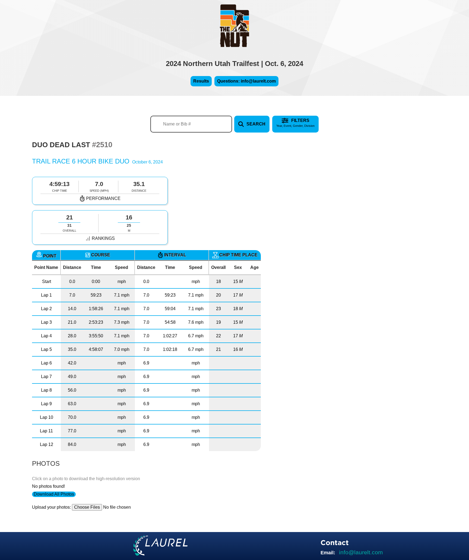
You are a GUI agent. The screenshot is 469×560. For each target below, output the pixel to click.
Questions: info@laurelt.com (246, 81)
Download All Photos (54, 494)
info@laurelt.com (361, 552)
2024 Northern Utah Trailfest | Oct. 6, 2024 (234, 63)
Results (201, 81)
